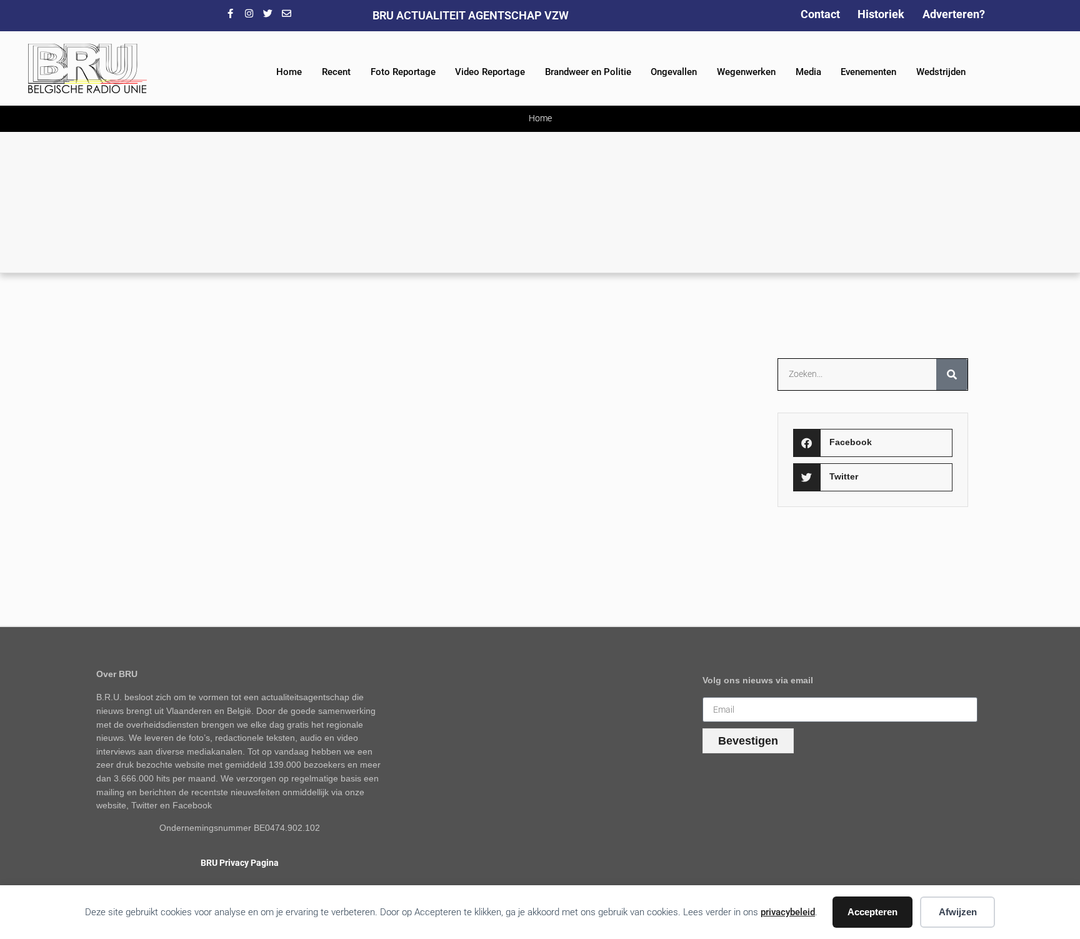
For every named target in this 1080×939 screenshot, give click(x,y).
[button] (872, 443)
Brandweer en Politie (588, 72)
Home (289, 72)
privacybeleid (788, 912)
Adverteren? (953, 14)
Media (808, 72)
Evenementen (868, 72)
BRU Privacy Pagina (240, 863)
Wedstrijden (941, 72)
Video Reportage (490, 72)
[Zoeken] (952, 374)
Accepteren (873, 911)
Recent (336, 72)
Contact (820, 14)
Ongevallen (674, 72)
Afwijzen (958, 911)
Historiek (881, 14)
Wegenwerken (746, 72)
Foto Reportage (403, 72)
